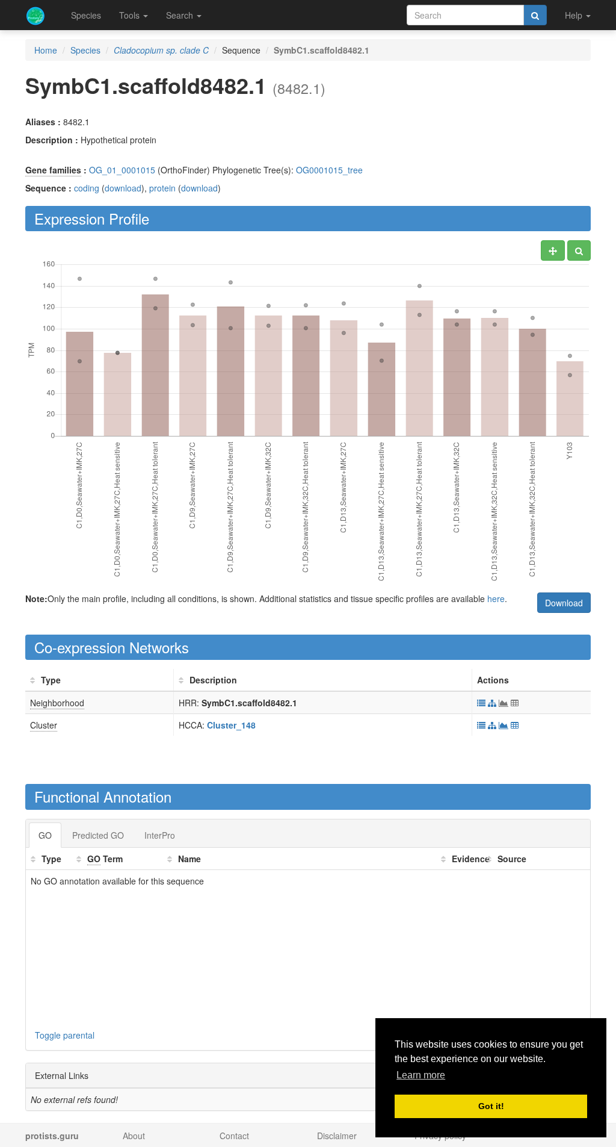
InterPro (159, 835)
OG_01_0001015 (122, 170)
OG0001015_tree (329, 170)
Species (86, 15)
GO (45, 835)
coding (86, 188)
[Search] (535, 15)
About (134, 1136)
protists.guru (52, 1136)
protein (162, 188)
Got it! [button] (491, 1106)
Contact (234, 1136)
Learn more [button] (420, 1075)
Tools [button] (130, 15)
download (123, 188)
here (496, 598)
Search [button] (181, 15)
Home (45, 50)
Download (564, 603)
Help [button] (575, 15)
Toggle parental (64, 1035)
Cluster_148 (231, 725)
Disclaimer (337, 1136)
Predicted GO (98, 835)
